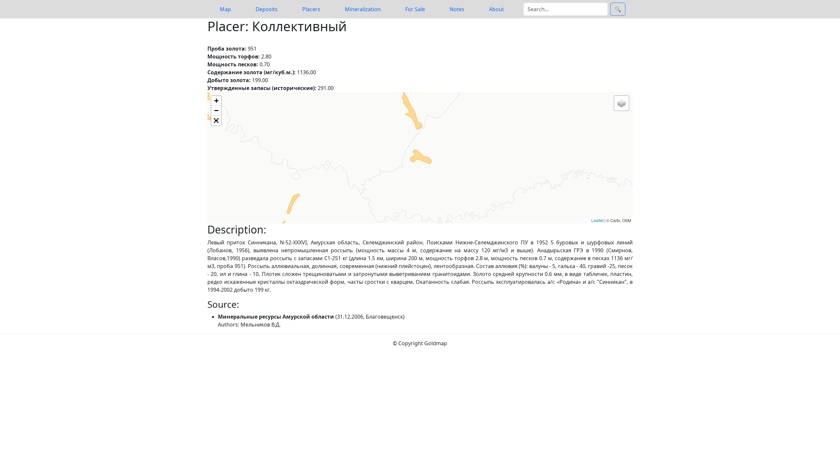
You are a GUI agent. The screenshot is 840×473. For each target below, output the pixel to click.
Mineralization (363, 9)
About (496, 9)
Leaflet (597, 220)
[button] (216, 101)
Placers (311, 9)
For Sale (415, 9)
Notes (457, 9)
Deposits (267, 9)
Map (225, 9)
